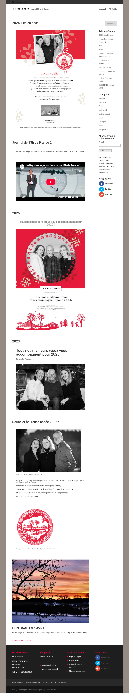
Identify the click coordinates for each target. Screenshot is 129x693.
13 (62, 620)
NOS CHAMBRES (33, 683)
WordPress (52, 689)
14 (64, 620)
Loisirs (101, 118)
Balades (102, 98)
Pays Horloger (75, 656)
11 (58, 620)
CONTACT (47, 683)
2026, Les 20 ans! (25, 23)
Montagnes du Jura (77, 671)
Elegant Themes (28, 689)
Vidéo (101, 125)
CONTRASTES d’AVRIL (28, 628)
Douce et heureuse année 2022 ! (35, 422)
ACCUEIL (113, 9)
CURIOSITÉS (60, 683)
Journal (102, 9)
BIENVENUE (17, 683)
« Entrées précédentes (21, 641)
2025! (16, 213)
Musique (102, 122)
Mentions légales (49, 665)
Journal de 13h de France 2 (32, 142)
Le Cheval (103, 110)
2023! (16, 341)
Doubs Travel (74, 660)
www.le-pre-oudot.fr (50, 669)
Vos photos (103, 129)
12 (60, 620)
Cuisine (102, 106)
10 (56, 620)
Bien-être (103, 102)
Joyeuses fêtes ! (105, 67)
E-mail (102, 142)
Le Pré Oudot (104, 114)
